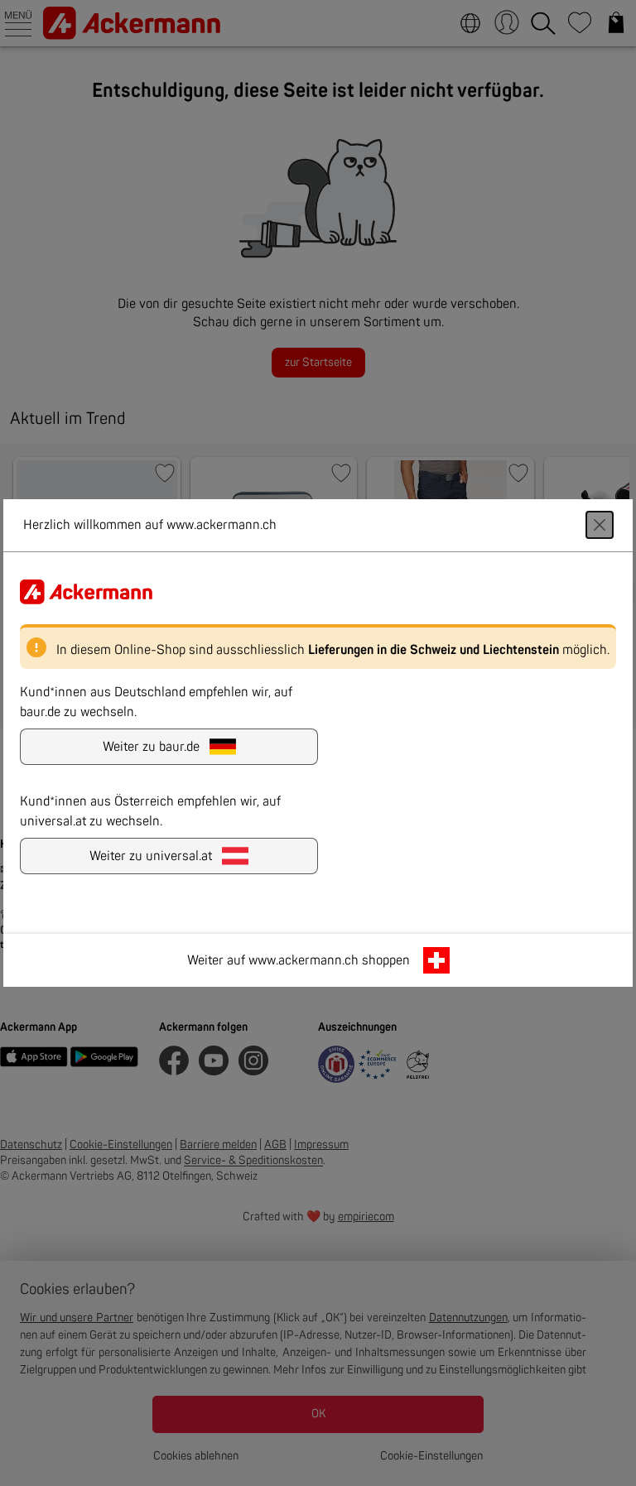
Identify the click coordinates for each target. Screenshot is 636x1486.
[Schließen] (599, 525)
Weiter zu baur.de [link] (151, 746)
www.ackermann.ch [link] (303, 960)
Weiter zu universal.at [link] (150, 856)
